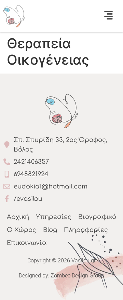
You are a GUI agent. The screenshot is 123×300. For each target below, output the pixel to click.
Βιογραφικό (97, 216)
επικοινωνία (27, 242)
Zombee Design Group (77, 275)
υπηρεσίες (53, 216)
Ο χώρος (21, 229)
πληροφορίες (86, 229)
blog (50, 229)
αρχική (18, 216)
